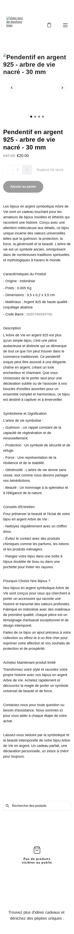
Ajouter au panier (23, 186)
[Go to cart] (49, 25)
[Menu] (65, 25)
